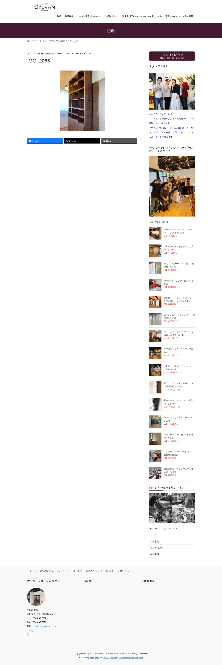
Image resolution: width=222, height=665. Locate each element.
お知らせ (154, 535)
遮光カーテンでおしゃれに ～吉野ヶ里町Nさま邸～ (178, 385)
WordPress (94, 657)
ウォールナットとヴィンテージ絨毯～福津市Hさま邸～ (178, 333)
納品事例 (154, 554)
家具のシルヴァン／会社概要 (100, 570)
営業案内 (154, 541)
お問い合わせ (124, 570)
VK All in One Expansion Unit (131, 657)
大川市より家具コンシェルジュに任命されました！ (178, 368)
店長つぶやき (156, 547)
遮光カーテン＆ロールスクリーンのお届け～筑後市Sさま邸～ (178, 299)
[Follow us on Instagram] (30, 633)
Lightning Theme (110, 657)
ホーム (32, 570)
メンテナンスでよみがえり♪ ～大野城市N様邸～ (179, 453)
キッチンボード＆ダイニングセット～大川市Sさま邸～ (178, 231)
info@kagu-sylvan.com (45, 626)
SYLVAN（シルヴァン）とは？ (54, 570)
